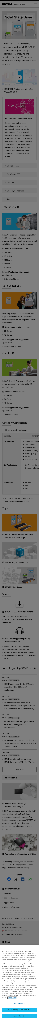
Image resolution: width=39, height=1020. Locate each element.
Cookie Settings (19, 1003)
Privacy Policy (12, 998)
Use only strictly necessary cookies (19, 1010)
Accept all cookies (19, 1016)
